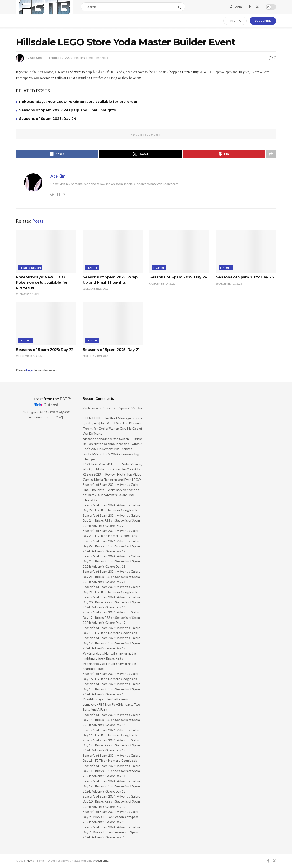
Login (237, 7)
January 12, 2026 (28, 293)
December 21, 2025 (96, 355)
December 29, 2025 (96, 288)
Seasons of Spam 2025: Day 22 (44, 350)
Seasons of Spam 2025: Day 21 (111, 350)
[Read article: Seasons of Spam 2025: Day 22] (46, 323)
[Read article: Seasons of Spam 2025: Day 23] (246, 251)
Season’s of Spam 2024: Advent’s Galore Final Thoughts (111, 495)
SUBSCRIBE (263, 20)
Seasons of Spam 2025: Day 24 (47, 118)
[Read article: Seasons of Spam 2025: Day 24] (179, 251)
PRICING (235, 20)
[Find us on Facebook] (249, 7)
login (29, 370)
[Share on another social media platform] (271, 154)
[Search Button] (180, 6)
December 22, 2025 (30, 355)
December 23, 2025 (230, 283)
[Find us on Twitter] (257, 7)
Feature (92, 267)
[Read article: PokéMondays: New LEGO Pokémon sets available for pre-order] (46, 251)
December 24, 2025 (163, 283)
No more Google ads (122, 510)
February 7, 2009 (60, 58)
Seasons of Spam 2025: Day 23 (245, 277)
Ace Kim (36, 58)
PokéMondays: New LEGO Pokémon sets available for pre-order (78, 101)
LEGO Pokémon (30, 267)
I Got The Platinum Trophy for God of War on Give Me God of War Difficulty (112, 428)
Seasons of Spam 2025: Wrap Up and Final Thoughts (67, 110)
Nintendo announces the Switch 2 (118, 444)
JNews (30, 860)
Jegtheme (102, 860)
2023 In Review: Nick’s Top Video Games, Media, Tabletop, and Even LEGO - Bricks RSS (112, 469)
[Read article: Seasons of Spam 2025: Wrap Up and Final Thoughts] (113, 251)
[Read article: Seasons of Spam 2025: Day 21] (113, 323)
